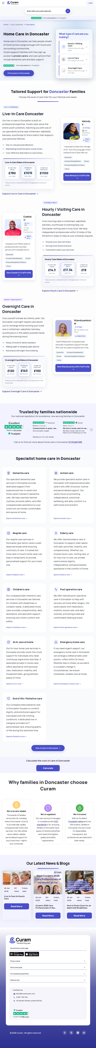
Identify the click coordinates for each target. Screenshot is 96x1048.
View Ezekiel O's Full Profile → (18, 274)
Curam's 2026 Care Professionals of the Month (45, 906)
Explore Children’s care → (16, 627)
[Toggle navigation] (3, 3)
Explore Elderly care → (63, 575)
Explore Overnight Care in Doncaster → (22, 391)
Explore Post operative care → (66, 627)
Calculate (48, 768)
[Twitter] (71, 1033)
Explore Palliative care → (16, 736)
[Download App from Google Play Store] (16, 954)
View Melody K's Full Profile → (77, 176)
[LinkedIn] (84, 1033)
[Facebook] (65, 1033)
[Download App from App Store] (32, 954)
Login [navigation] (90, 3)
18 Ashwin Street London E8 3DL (29, 1000)
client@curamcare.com (25, 993)
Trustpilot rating (75, 821)
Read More (16, 906)
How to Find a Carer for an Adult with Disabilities (79, 906)
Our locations (17, 24)
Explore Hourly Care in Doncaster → (60, 290)
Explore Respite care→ (15, 575)
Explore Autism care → (63, 518)
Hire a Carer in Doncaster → (48, 748)
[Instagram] (78, 1033)
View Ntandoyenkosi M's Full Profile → (73, 368)
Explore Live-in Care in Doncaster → (20, 193)
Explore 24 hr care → (14, 684)
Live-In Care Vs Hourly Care (14, 897)
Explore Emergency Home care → (67, 684)
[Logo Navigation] (12, 4)
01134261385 (75, 442)
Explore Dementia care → (16, 518)
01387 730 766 (22, 997)
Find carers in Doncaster (19, 73)
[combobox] (48, 11)
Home (6, 24)
